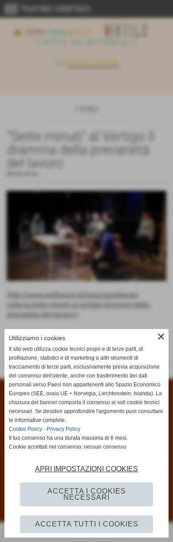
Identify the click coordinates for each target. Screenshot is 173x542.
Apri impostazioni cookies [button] (86, 469)
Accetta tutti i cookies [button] (86, 524)
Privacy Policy (63, 429)
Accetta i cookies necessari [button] (86, 494)
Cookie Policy (25, 429)
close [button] (161, 336)
